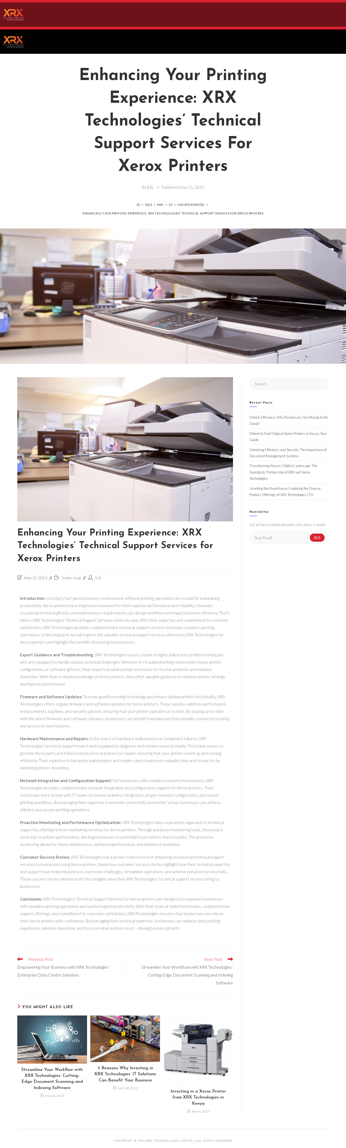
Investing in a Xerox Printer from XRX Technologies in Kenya (198, 1097)
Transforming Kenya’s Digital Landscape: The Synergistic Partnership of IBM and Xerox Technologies (283, 472)
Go (317, 537)
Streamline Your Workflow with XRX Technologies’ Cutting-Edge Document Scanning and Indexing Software (52, 1079)
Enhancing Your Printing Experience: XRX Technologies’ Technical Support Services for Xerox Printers (172, 213)
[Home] (138, 204)
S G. (150, 187)
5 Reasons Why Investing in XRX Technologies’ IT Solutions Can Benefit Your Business (125, 1074)
